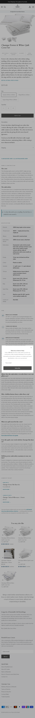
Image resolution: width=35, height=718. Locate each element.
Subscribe (17, 368)
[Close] (31, 347)
